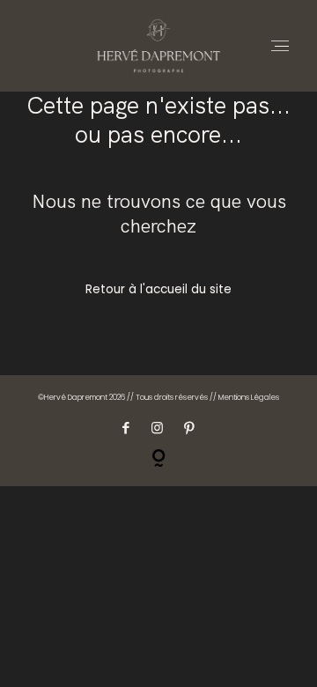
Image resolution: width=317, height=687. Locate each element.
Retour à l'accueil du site (158, 289)
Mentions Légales (248, 397)
